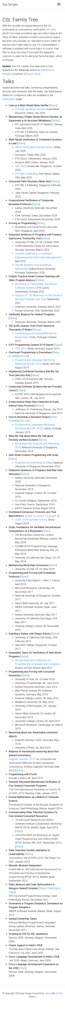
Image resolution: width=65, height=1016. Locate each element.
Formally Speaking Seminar (30, 109)
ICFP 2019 (21, 348)
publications (9, 99)
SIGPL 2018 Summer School (31, 519)
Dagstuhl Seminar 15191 (22, 759)
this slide (51, 29)
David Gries (33, 73)
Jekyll (47, 993)
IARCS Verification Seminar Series (34, 147)
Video (12, 892)
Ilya (10, 4)
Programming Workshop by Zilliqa (33, 462)
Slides (53, 105)
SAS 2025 (20, 166)
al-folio (59, 993)
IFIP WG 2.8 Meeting (26, 173)
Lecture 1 (29, 515)
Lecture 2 (41, 515)
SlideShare (53, 888)
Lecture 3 (53, 515)
